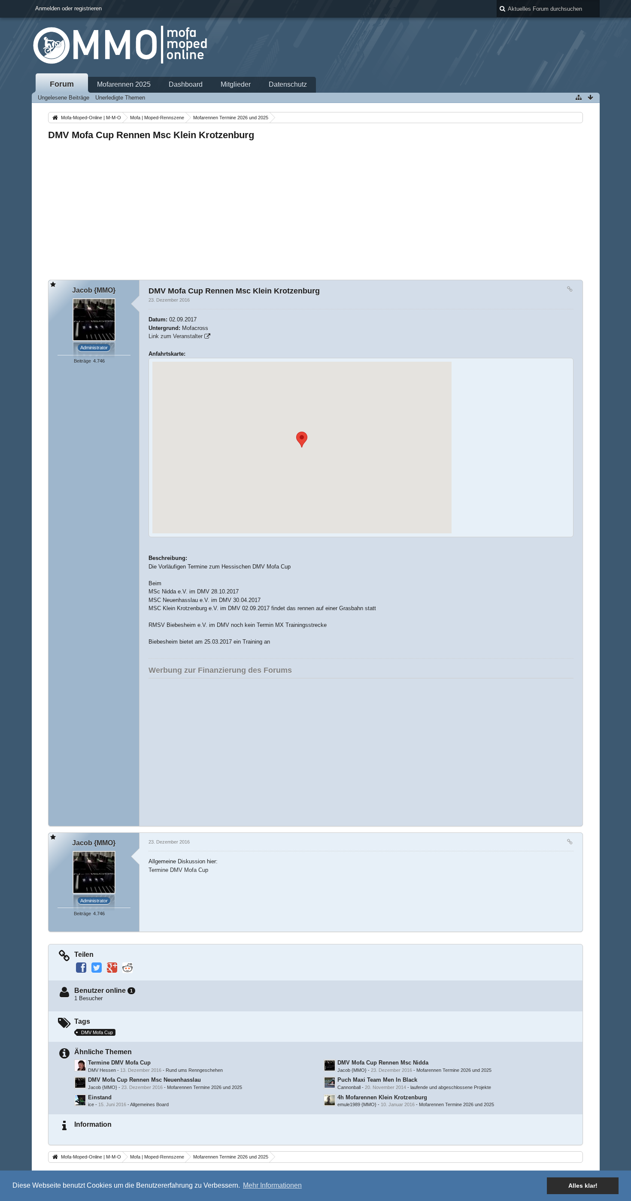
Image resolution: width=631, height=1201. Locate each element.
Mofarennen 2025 (124, 84)
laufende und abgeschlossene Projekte (450, 1087)
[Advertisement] (305, 208)
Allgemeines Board (149, 1104)
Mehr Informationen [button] (272, 1185)
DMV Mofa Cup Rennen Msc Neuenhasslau (144, 1080)
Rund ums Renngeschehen (194, 1070)
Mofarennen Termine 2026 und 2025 (453, 1070)
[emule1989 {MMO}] (330, 1100)
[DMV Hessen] (80, 1065)
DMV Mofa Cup (97, 1032)
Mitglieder (236, 84)
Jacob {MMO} (352, 1070)
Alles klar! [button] (583, 1185)
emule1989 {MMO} (356, 1104)
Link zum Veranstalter (176, 336)
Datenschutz (288, 84)
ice (91, 1104)
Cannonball (349, 1087)
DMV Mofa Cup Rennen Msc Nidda (382, 1062)
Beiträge (82, 360)
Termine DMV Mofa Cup (178, 870)
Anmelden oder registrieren (68, 8)
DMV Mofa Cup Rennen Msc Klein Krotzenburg (151, 135)
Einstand (100, 1097)
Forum (62, 84)
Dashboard (186, 84)
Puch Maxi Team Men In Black (377, 1080)
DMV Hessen (102, 1070)
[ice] (80, 1100)
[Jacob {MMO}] (330, 1065)
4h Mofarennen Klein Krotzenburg (382, 1097)
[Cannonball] (330, 1083)
